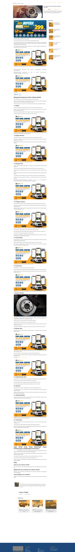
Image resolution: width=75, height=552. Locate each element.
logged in (23, 494)
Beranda (45, 2)
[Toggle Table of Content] (19, 94)
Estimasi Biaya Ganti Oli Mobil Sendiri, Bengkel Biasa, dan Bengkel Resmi (57, 23)
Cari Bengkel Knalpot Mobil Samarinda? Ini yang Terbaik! (57, 30)
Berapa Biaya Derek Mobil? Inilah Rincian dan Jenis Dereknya (57, 56)
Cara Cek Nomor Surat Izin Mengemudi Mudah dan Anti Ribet (57, 37)
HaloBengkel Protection (51, 2)
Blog (61, 2)
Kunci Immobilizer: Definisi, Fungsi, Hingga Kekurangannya (57, 43)
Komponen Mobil (16, 6)
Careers (58, 2)
